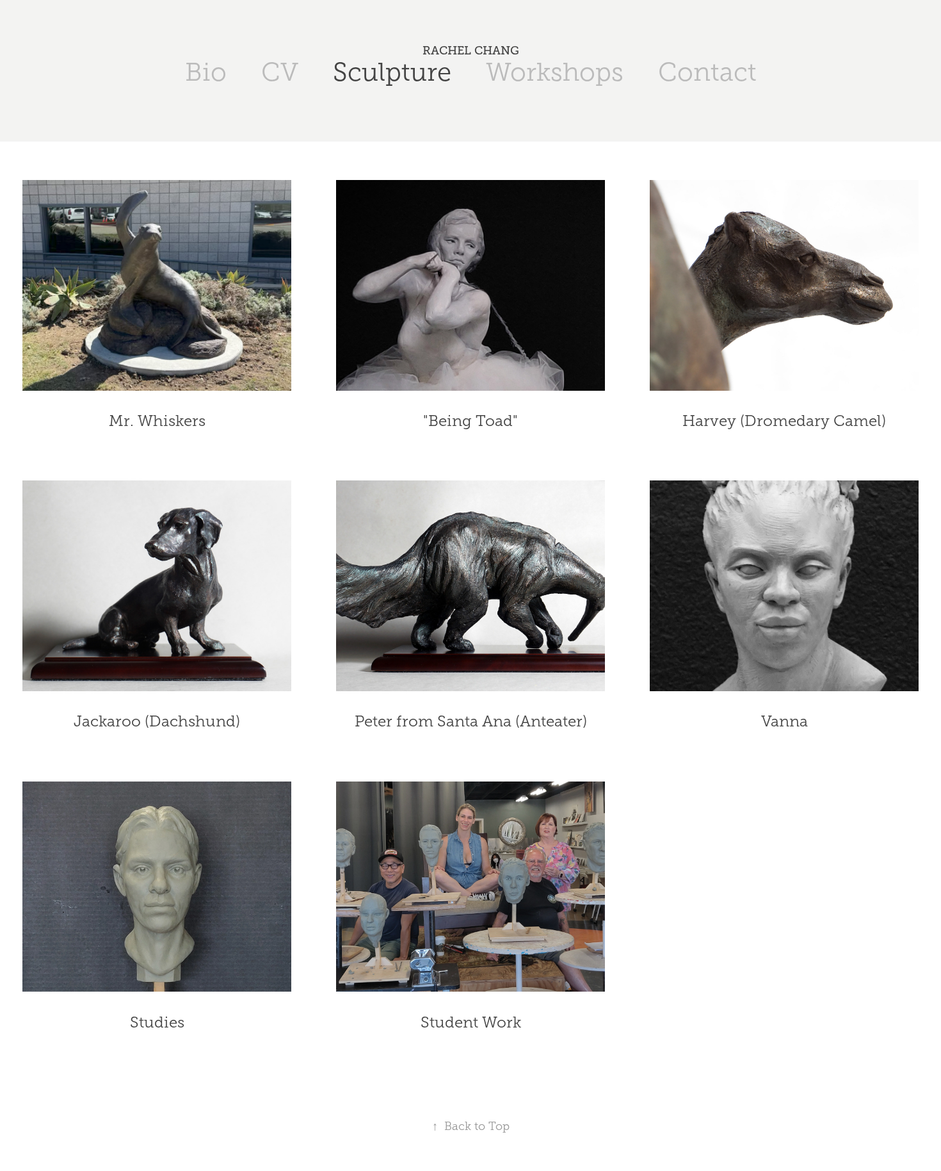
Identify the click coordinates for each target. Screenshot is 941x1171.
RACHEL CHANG (470, 50)
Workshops (554, 72)
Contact (707, 72)
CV (279, 72)
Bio (206, 72)
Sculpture (392, 72)
